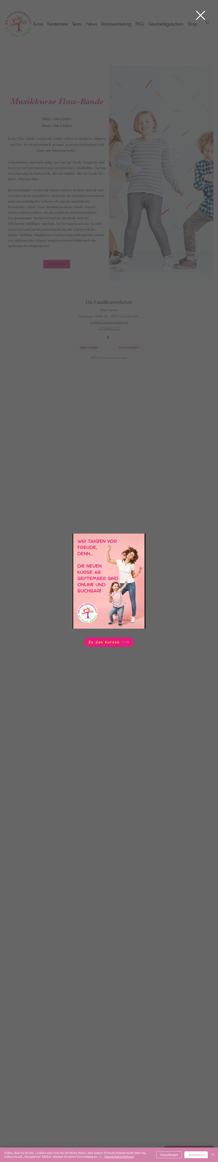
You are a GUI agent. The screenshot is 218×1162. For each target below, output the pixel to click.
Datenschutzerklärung (119, 1157)
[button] (200, 15)
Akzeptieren (196, 1155)
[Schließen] (212, 1155)
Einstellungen (169, 1155)
